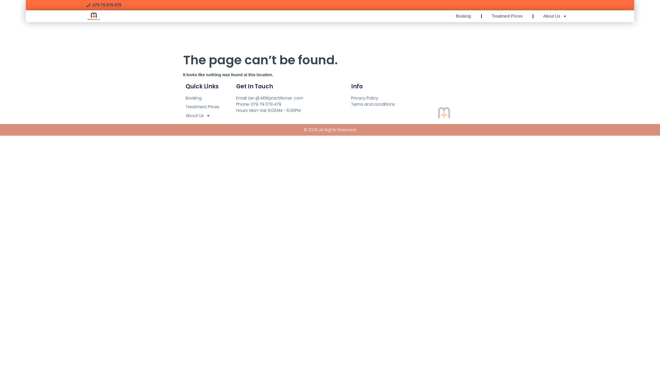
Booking (463, 16)
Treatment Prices (507, 16)
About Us (551, 16)
